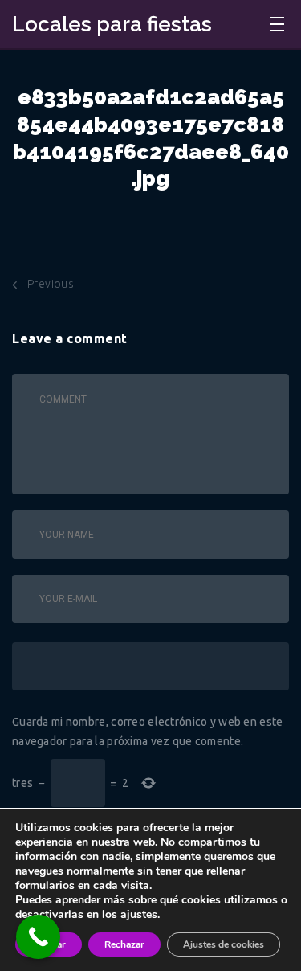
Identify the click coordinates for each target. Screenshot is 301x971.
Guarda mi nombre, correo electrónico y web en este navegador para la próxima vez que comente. (147, 731)
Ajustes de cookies (223, 944)
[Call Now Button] (38, 937)
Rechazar (124, 944)
